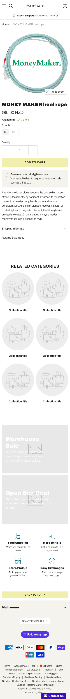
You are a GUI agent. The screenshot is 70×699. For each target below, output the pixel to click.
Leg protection (34, 670)
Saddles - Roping (11, 677)
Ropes (11, 673)
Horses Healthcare (13, 670)
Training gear (51, 673)
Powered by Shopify (35, 692)
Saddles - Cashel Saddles (15, 681)
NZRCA (49, 670)
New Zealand (33, 621)
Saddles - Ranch (54, 677)
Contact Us (55, 695)
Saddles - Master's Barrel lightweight (35, 685)
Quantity (6, 142)
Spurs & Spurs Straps (30, 673)
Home (5, 24)
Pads (60, 670)
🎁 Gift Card (45, 666)
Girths (59, 666)
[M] (6, 136)
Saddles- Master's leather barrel (48, 681)
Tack (33, 666)
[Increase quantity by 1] (33, 150)
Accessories (20, 666)
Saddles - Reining (33, 677)
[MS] (14, 136)
